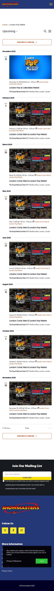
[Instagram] (21, 530)
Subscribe (27, 477)
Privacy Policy (7, 571)
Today (27, 428)
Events (5, 25)
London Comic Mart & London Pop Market (28, 134)
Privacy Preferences (14, 561)
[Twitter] (5, 530)
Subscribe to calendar (25, 42)
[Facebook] (13, 530)
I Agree (41, 561)
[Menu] (49, 4)
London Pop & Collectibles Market (24, 87)
